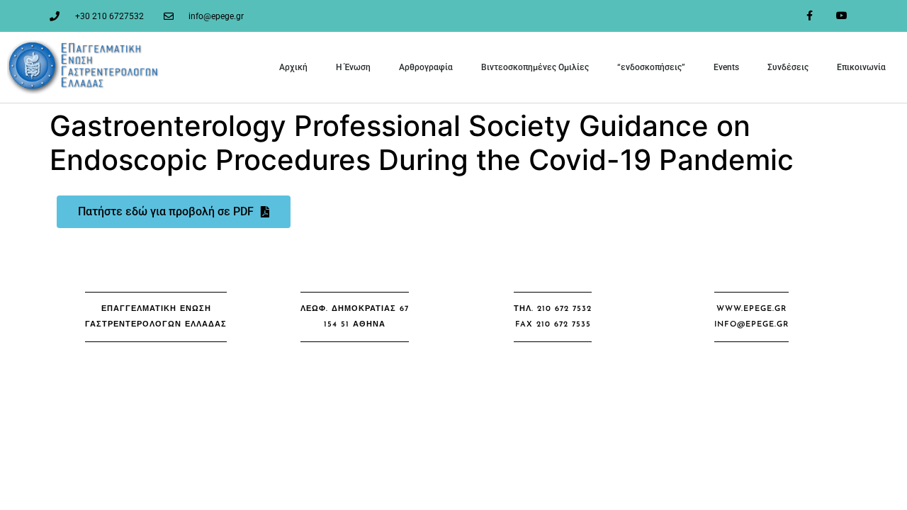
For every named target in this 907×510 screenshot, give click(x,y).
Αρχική (293, 67)
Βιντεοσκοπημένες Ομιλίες (535, 67)
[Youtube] (841, 16)
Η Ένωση (353, 67)
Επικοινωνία (861, 67)
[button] (156, 317)
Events (726, 67)
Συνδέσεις (788, 67)
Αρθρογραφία (426, 67)
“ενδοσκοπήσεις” (651, 67)
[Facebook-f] (810, 16)
